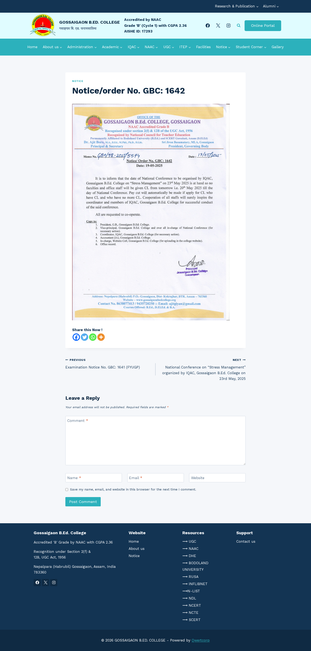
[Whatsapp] (92, 337)
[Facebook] (208, 25)
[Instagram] (228, 25)
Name (74, 478)
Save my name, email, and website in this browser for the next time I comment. (133, 489)
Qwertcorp (201, 640)
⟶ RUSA (190, 577)
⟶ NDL (189, 598)
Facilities (203, 47)
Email (135, 478)
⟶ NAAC (190, 548)
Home (32, 47)
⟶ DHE (189, 556)
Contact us (245, 541)
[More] (101, 337)
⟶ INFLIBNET (195, 584)
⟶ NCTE (190, 612)
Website (197, 478)
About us (136, 548)
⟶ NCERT (191, 605)
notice (77, 81)
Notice (134, 556)
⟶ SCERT (191, 620)
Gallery (278, 47)
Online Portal (263, 25)
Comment (77, 421)
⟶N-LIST (191, 591)
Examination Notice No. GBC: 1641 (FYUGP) (102, 363)
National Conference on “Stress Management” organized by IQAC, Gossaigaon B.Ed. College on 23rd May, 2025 (204, 369)
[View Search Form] (238, 25)
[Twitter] (84, 337)
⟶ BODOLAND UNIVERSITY (195, 566)
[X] (218, 25)
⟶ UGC (189, 541)
